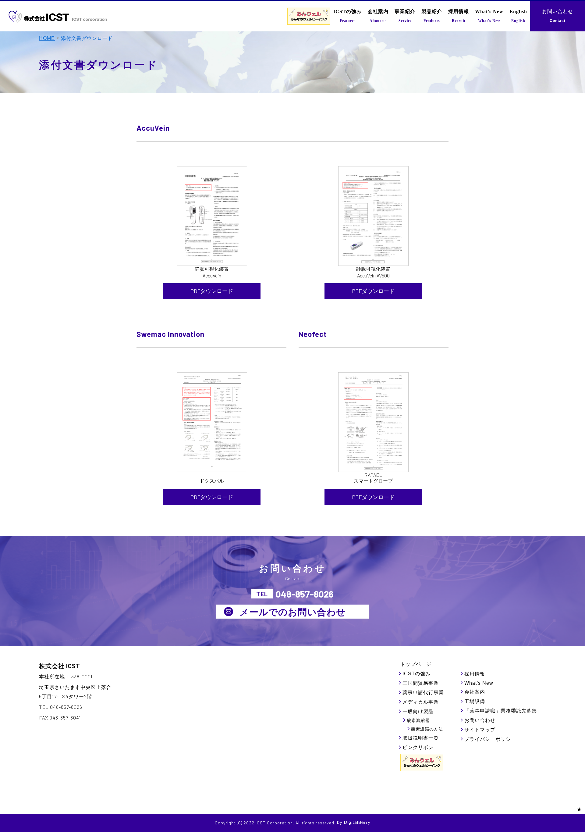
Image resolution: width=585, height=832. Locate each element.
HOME (47, 38)
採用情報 (474, 674)
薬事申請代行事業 (423, 692)
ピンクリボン (418, 747)
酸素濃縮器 (418, 720)
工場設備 (474, 701)
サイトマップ (479, 729)
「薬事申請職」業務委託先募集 (500, 710)
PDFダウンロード (211, 290)
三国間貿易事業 (420, 683)
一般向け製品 (418, 711)
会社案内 (474, 692)
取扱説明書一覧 (420, 738)
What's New (478, 683)
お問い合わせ (479, 720)
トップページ (415, 664)
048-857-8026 (305, 593)
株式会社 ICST (59, 666)
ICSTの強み (416, 673)
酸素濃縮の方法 (427, 729)
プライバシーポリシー (490, 739)
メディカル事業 (420, 702)
